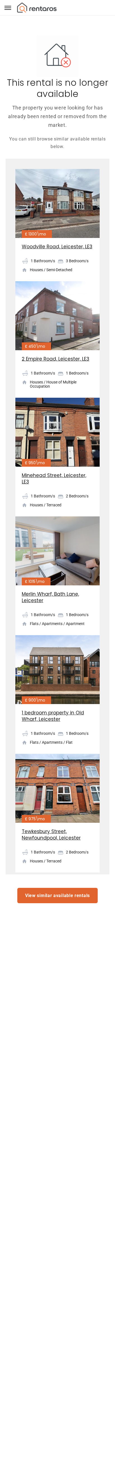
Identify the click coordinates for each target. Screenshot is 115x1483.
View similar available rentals (57, 895)
